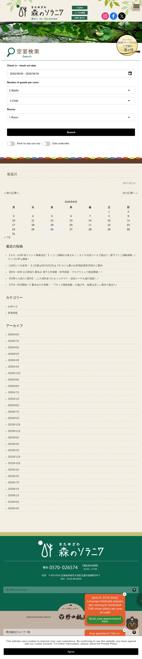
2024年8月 (13, 405)
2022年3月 (13, 469)
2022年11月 (14, 456)
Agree (71, 651)
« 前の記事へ (11, 192)
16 (128, 220)
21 (90, 224)
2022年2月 (13, 476)
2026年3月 (13, 366)
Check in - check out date (21, 65)
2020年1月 (13, 495)
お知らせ (13, 306)
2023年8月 (13, 437)
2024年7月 (13, 411)
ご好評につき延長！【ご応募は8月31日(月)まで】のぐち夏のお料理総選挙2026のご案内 (55, 265)
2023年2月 (13, 450)
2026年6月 (13, 347)
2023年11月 (14, 431)
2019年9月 (13, 501)
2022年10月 (14, 463)
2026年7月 (13, 341)
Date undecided (60, 143)
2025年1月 (13, 398)
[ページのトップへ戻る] (71, 607)
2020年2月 (13, 489)
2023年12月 (14, 424)
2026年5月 (13, 354)
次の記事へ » (130, 192)
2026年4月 (13, 360)
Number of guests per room (23, 82)
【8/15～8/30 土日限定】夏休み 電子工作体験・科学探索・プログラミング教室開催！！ (55, 272)
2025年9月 (13, 379)
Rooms (11, 109)
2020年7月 (13, 482)
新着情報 (13, 312)
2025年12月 (14, 373)
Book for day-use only (28, 143)
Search (71, 132)
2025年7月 (13, 392)
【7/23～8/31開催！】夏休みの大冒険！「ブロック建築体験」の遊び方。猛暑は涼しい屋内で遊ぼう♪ (62, 284)
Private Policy (109, 643)
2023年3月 (13, 444)
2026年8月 (13, 334)
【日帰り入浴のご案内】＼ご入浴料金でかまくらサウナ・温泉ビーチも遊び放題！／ (55, 278)
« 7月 (7, 237)
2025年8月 (13, 386)
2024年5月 (13, 418)
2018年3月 (13, 508)
